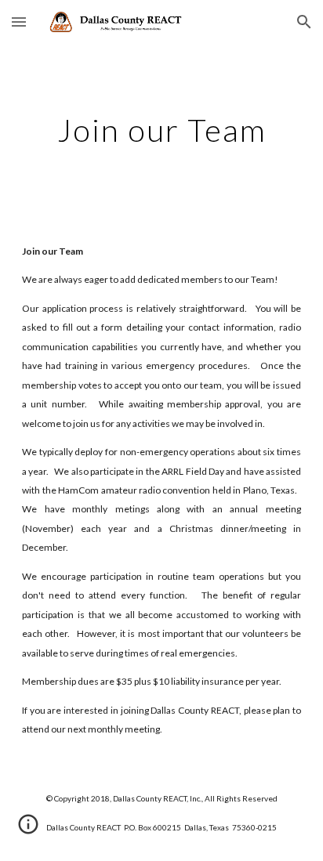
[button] (19, 21)
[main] (161, 130)
